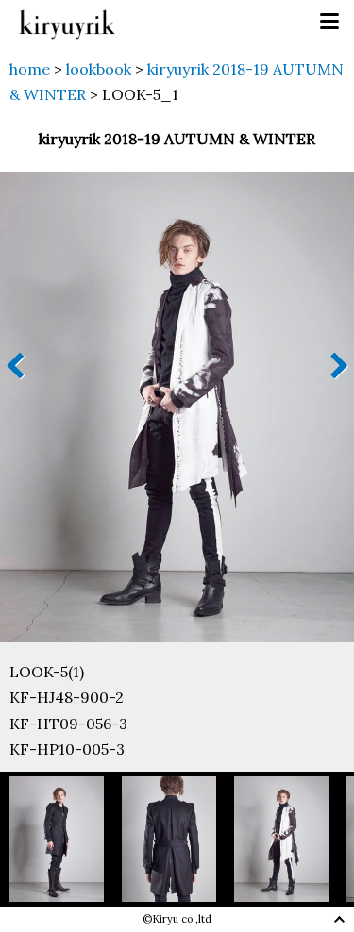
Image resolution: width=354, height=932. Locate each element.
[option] (65, 839)
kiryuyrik (67, 22)
